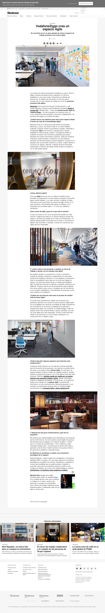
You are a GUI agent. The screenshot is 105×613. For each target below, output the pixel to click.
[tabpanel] (52, 66)
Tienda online (45, 8)
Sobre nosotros (74, 16)
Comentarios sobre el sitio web (29, 567)
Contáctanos (78, 574)
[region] (52, 3)
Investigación (63, 16)
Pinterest (95, 568)
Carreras (9, 569)
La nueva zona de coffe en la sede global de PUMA (85, 547)
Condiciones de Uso (42, 567)
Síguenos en (78, 565)
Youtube (91, 568)
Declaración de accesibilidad (44, 579)
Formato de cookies (72, 3)
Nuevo (21, 16)
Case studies (52, 23)
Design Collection (39, 16)
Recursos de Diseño (51, 16)
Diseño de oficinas (12, 16)
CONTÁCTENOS (21, 8)
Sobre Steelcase (12, 565)
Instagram (76, 568)
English (82, 11)
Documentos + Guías (27, 569)
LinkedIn (80, 568)
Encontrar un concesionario (33, 8)
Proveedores (10, 573)
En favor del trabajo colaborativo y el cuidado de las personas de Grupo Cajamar (52, 549)
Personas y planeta (12, 567)
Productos (29, 16)
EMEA (13, 8)
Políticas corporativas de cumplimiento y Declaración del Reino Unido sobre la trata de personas (44, 575)
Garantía (24, 571)
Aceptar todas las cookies (86, 3)
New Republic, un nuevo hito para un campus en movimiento (16, 547)
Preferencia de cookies (42, 571)
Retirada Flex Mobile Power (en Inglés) (29, 574)
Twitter (88, 568)
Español (82, 13)
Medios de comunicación (13, 571)
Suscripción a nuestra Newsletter (83, 571)
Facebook (84, 568)
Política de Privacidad (42, 569)
